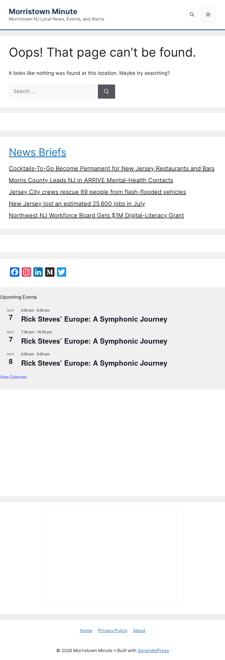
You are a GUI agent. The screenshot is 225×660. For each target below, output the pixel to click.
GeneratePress (153, 650)
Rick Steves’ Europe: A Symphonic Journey (94, 319)
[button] (192, 14)
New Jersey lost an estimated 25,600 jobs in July (77, 203)
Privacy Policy (112, 630)
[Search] (106, 92)
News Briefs (37, 152)
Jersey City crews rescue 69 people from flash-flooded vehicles (97, 191)
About (139, 630)
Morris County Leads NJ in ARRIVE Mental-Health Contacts (91, 180)
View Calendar (13, 377)
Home (86, 630)
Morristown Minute (43, 11)
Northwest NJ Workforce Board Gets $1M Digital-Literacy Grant (96, 215)
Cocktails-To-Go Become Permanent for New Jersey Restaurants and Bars (111, 168)
